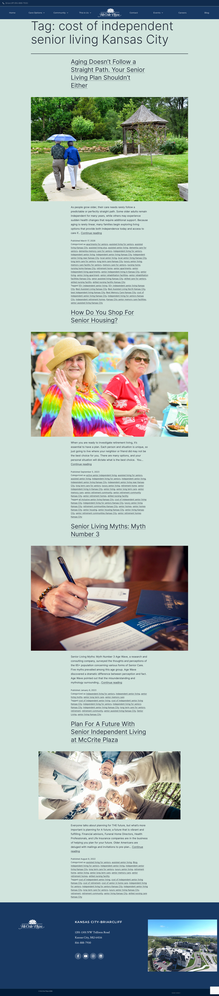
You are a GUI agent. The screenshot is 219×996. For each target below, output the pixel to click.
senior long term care (126, 489)
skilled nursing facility (81, 282)
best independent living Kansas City (88, 292)
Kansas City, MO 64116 (88, 937)
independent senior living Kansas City (114, 254)
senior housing (90, 509)
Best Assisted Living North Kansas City (126, 289)
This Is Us (84, 13)
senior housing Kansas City (111, 509)
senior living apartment (88, 275)
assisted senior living (118, 247)
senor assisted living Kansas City (107, 278)
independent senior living (83, 254)
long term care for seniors (83, 261)
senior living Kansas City (89, 714)
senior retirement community (98, 492)
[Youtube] (86, 956)
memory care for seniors (114, 265)
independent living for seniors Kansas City (103, 503)
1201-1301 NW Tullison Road (92, 932)
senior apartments (122, 268)
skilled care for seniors (135, 278)
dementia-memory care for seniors (95, 251)
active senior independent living (101, 475)
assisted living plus (98, 247)
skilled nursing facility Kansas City (109, 282)
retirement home (105, 268)
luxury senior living (133, 261)
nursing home (133, 265)
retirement (76, 711)
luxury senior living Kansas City (124, 890)
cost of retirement (92, 883)
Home (12, 13)
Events (156, 13)
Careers (182, 13)
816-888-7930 (83, 943)
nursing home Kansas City (83, 268)
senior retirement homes (94, 496)
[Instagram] (93, 956)
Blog (206, 13)
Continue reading (91, 233)
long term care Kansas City (110, 261)
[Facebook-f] (78, 956)
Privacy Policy (176, 992)
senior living (109, 489)
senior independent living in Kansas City (120, 271)
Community (59, 13)
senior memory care (114, 697)
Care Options (35, 13)
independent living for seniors (127, 251)
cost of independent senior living (94, 700)
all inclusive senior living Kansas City (96, 499)
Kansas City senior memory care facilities (126, 299)
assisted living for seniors (121, 244)
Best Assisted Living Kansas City (91, 289)
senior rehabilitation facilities (114, 275)
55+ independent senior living (93, 285)
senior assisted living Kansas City (87, 303)
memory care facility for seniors (86, 265)
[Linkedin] (101, 956)
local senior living (108, 258)
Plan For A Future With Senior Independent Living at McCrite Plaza (108, 731)
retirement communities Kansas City (100, 506)
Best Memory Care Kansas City (121, 292)
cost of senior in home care (115, 883)
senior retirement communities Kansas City (96, 513)
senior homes (125, 506)
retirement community (92, 711)
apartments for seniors (97, 244)
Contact (134, 13)
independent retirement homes (90, 299)
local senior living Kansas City (132, 258)
